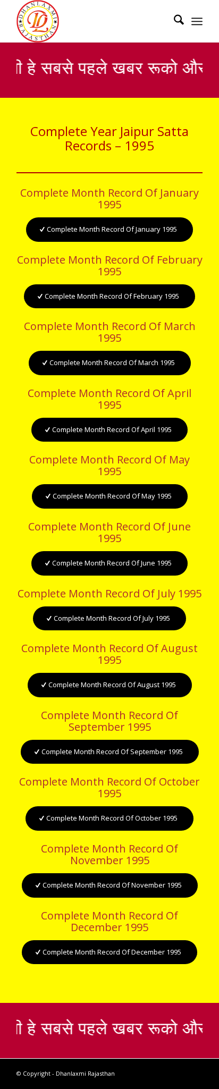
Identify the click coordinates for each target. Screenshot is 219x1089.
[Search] (173, 21)
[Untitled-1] (90, 21)
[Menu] (197, 21)
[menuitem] (173, 21)
